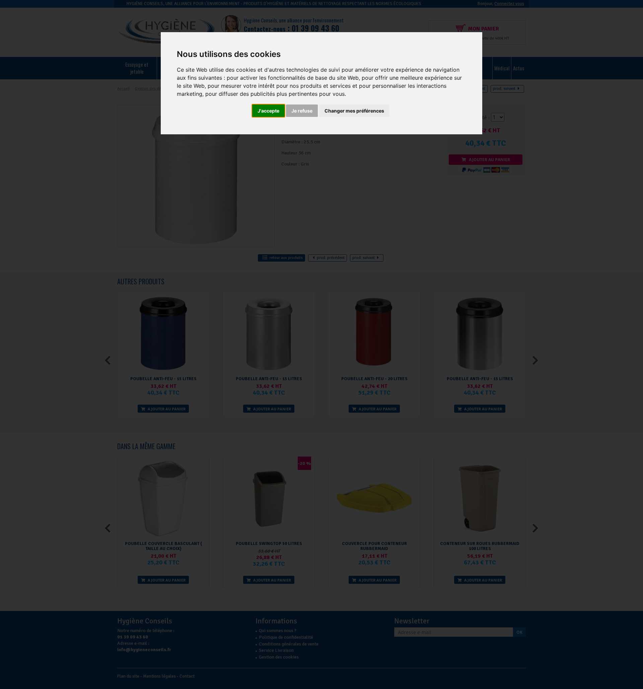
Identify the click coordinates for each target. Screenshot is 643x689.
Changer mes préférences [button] (354, 111)
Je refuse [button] (301, 111)
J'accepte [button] (268, 111)
